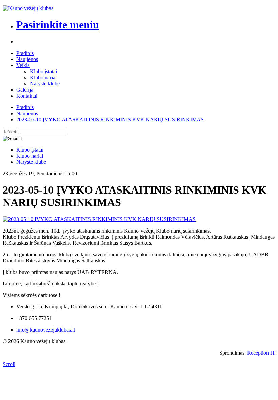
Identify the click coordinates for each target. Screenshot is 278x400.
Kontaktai (26, 96)
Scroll (9, 364)
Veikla (23, 65)
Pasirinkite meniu (57, 25)
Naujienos (27, 59)
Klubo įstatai (43, 71)
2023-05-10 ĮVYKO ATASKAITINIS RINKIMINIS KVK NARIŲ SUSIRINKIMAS (110, 119)
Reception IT (261, 353)
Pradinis (25, 53)
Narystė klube (45, 83)
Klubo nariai (43, 77)
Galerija (24, 90)
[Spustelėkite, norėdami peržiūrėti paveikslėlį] (99, 219)
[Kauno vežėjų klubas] (28, 8)
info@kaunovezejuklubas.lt (45, 330)
